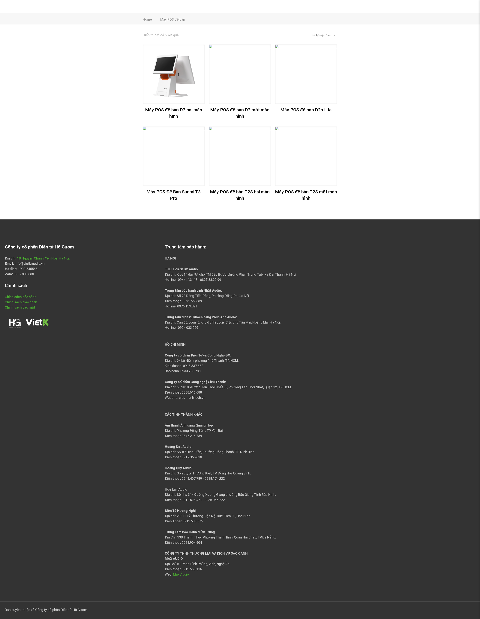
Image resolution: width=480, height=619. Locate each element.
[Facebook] (464, 610)
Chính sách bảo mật (20, 307)
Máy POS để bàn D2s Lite (306, 110)
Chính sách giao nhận (21, 302)
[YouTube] (469, 610)
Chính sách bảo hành (20, 297)
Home (147, 19)
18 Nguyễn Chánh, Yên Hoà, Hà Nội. (43, 258)
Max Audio (181, 574)
